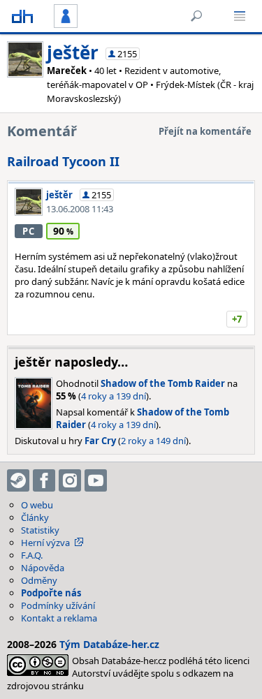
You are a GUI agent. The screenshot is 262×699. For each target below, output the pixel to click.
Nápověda (42, 567)
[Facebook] (44, 480)
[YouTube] (96, 480)
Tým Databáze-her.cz (109, 644)
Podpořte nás (51, 593)
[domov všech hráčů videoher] (22, 16)
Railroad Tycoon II (63, 161)
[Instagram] (70, 480)
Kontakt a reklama (59, 618)
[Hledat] (196, 16)
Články (35, 517)
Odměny (39, 580)
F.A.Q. (32, 555)
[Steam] (18, 480)
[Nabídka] (240, 16)
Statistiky (40, 530)
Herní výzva (45, 542)
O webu (37, 505)
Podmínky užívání (58, 605)
